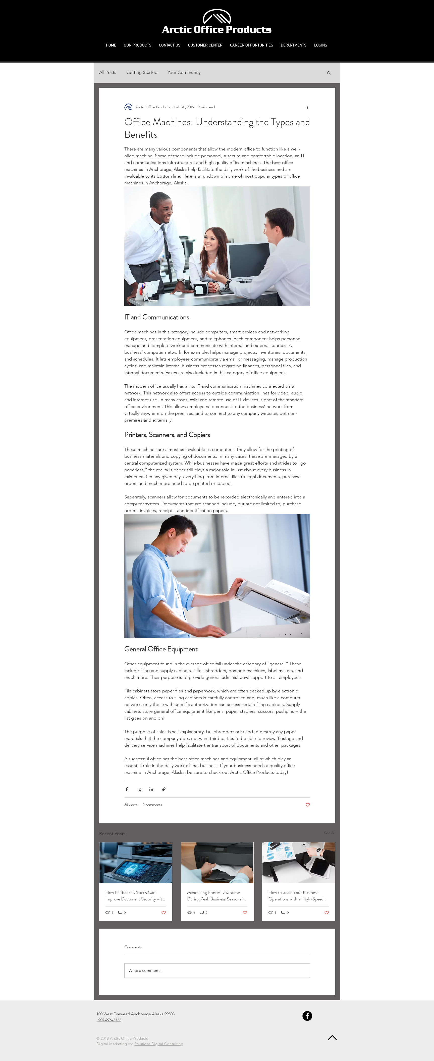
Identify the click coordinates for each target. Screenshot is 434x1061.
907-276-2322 (109, 1020)
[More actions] (307, 107)
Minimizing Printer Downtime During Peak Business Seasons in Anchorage (216, 895)
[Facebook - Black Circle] (307, 1016)
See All (329, 833)
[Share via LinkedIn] (151, 789)
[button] (137, 45)
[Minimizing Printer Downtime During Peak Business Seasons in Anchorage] (217, 862)
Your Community (184, 72)
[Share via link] (163, 789)
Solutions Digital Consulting (158, 1043)
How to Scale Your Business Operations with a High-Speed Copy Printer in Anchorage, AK (296, 895)
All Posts (107, 72)
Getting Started (141, 72)
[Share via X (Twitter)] (139, 789)
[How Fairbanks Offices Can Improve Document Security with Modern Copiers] (135, 862)
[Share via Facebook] (126, 789)
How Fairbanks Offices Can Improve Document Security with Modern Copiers (135, 895)
